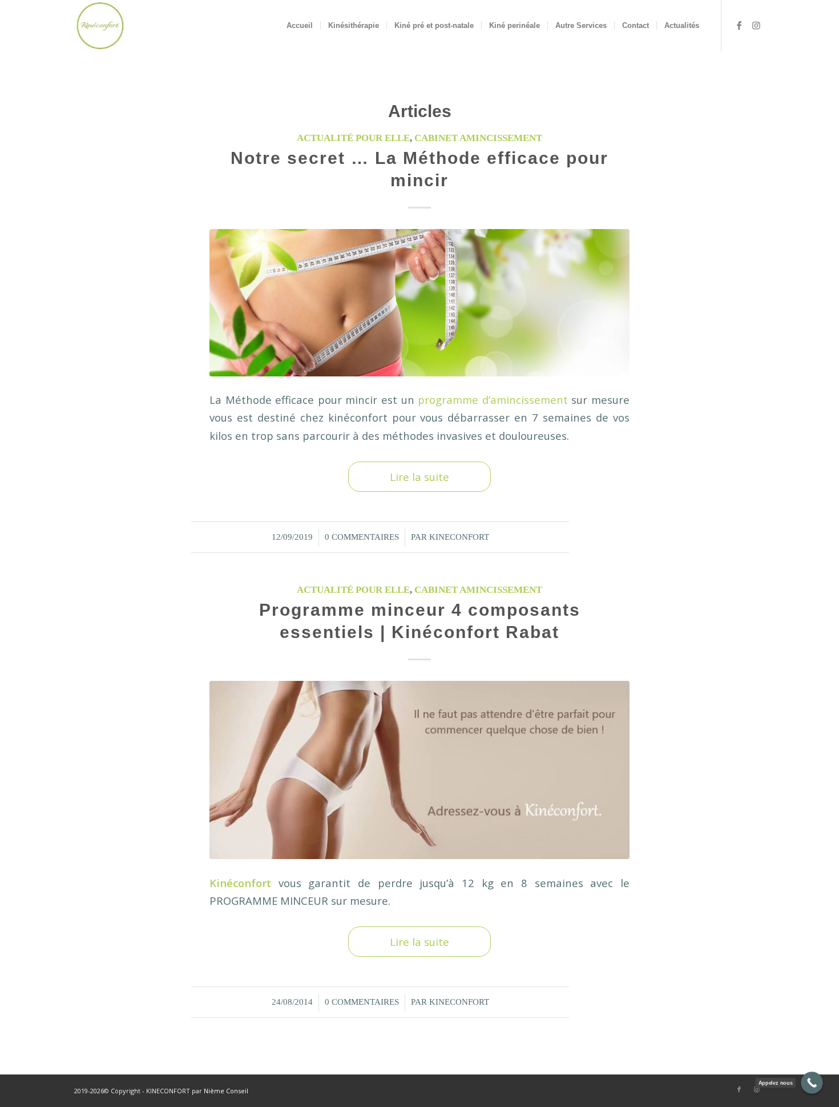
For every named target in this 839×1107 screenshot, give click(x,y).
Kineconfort (459, 537)
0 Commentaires (362, 537)
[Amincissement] (419, 770)
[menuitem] (299, 25)
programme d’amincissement (491, 399)
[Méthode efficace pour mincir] (419, 302)
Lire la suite (419, 477)
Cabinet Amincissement (478, 138)
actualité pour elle (353, 138)
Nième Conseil (226, 1090)
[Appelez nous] (812, 1083)
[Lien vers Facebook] (739, 25)
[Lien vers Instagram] (756, 25)
